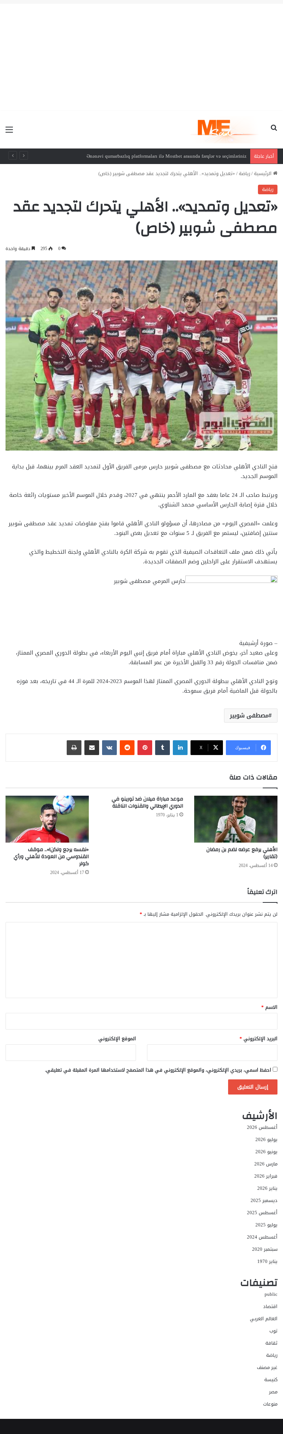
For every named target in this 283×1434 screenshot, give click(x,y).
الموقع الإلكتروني (117, 1038)
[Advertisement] (141, 55)
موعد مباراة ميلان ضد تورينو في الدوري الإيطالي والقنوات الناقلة (147, 802)
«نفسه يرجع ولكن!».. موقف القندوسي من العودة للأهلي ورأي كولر (51, 856)
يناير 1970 (267, 1261)
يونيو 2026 (266, 1151)
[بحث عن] (273, 132)
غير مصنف (267, 1367)
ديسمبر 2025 (264, 1200)
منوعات (270, 1404)
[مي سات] (226, 129)
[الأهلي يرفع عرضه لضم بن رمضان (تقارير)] (235, 819)
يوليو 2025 (266, 1224)
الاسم (269, 1007)
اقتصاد (270, 1306)
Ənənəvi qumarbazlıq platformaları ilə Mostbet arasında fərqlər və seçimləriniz (167, 156)
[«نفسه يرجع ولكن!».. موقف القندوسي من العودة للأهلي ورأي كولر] (47, 819)
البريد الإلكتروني (258, 1038)
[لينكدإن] (180, 747)
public (271, 1294)
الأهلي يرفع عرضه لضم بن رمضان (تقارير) (241, 853)
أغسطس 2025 (262, 1212)
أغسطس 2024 (262, 1237)
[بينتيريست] (144, 747)
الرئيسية (263, 173)
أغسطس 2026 (262, 1127)
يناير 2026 (267, 1188)
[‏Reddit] (127, 747)
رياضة (244, 173)
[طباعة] (74, 747)
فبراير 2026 (265, 1176)
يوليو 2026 (266, 1139)
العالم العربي (263, 1318)
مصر (273, 1391)
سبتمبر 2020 (264, 1249)
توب (273, 1330)
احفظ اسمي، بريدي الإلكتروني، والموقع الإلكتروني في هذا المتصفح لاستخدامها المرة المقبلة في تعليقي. (158, 1070)
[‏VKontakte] (109, 747)
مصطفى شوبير (249, 715)
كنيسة (270, 1379)
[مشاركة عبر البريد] (91, 747)
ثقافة (271, 1343)
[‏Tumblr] (162, 747)
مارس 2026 (265, 1163)
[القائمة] (9, 132)
